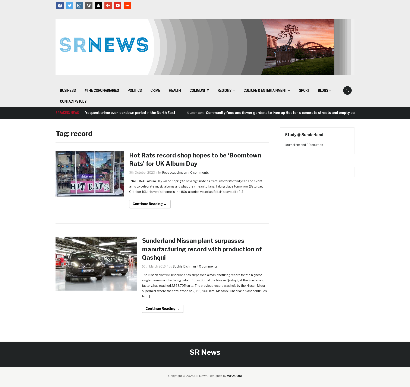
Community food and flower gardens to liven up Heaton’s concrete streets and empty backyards (278, 113)
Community (199, 90)
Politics (135, 90)
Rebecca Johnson (174, 172)
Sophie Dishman (184, 266)
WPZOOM (234, 376)
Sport (304, 90)
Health (175, 90)
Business (68, 90)
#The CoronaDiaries (102, 90)
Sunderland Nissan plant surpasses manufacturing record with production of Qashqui (202, 249)
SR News (205, 352)
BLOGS (323, 90)
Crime (155, 90)
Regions (224, 90)
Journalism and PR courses (304, 145)
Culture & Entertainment (265, 90)
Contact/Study (73, 101)
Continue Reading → (150, 204)
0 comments (199, 172)
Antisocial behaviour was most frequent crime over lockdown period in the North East (94, 113)
